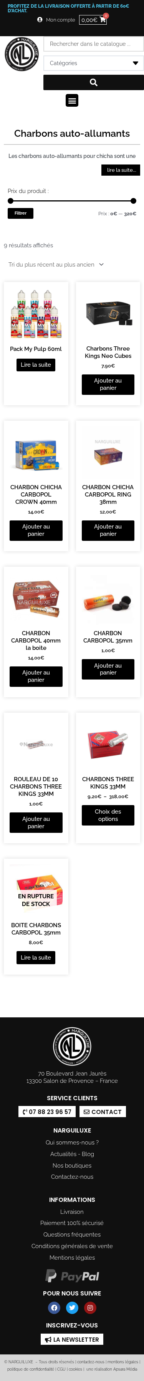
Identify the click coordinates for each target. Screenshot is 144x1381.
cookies (75, 1369)
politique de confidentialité (30, 1369)
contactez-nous (90, 1362)
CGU (61, 1369)
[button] (72, 100)
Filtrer (20, 213)
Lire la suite (36, 364)
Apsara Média (125, 1369)
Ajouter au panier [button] (108, 384)
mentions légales (123, 1362)
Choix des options (108, 815)
